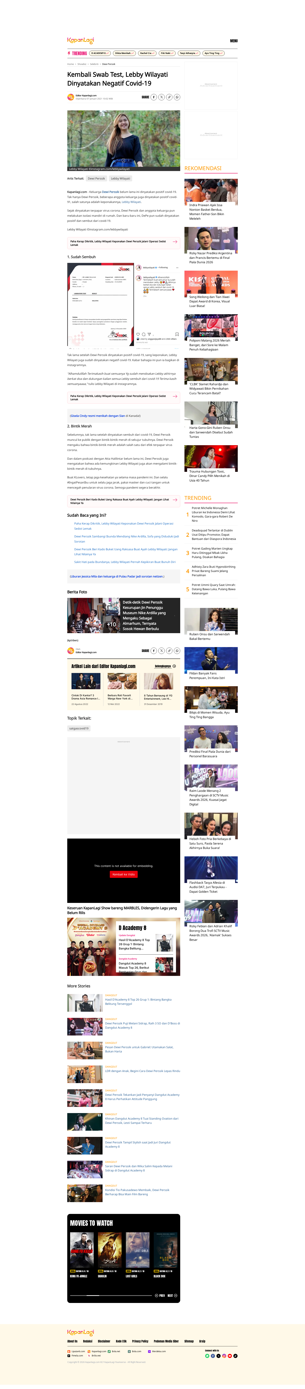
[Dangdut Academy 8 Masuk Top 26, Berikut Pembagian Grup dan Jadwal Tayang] (164, 966)
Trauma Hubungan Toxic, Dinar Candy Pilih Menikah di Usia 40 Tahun (209, 475)
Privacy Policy (140, 1341)
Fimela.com (77, 1355)
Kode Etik (121, 1341)
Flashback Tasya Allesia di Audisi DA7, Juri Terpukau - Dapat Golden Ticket (207, 887)
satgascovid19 (78, 728)
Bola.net (116, 1351)
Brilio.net (96, 1355)
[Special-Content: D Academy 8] (90, 947)
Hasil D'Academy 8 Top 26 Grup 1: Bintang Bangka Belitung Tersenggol (134, 944)
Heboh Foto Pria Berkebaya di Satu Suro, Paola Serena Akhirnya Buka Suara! (210, 843)
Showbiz (81, 64)
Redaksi (87, 1341)
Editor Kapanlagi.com (86, 95)
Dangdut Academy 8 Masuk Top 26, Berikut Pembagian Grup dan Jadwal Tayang (134, 968)
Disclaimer (104, 1341)
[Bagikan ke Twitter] (161, 97)
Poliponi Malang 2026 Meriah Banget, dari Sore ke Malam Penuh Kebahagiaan (209, 344)
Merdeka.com (159, 1351)
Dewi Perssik (108, 64)
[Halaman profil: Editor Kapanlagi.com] (70, 97)
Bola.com (136, 1351)
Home (70, 64)
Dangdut (111, 995)
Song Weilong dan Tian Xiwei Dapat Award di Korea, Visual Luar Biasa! (209, 301)
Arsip (202, 1341)
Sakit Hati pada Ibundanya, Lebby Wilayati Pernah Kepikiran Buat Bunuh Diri (125, 562)
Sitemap (189, 1341)
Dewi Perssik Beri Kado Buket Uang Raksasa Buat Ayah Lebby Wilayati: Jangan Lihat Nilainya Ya (119, 501)
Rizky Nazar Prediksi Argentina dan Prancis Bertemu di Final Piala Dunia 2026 (210, 257)
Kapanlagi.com (99, 1351)
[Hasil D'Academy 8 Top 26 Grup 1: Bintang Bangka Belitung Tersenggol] (164, 943)
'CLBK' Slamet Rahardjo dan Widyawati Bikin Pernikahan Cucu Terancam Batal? (209, 388)
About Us (72, 1341)
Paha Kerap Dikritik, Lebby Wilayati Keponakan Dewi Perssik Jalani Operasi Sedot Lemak (118, 243)
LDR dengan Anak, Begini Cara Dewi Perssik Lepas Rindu (142, 1071)
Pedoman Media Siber (166, 1341)
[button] (169, 97)
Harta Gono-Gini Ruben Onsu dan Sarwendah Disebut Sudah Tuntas (211, 432)
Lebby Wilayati (120, 178)
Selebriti (94, 64)
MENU (234, 40)
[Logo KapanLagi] (80, 40)
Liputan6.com (78, 1351)
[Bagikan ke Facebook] (154, 97)
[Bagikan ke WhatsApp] (177, 97)
